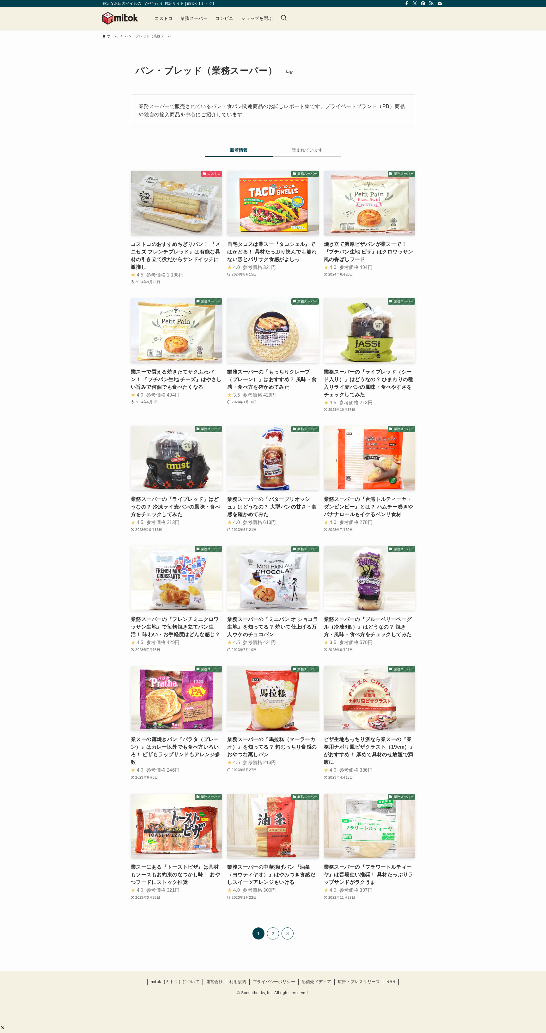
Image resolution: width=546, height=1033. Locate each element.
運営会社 (214, 981)
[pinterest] (423, 3)
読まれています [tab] (307, 150)
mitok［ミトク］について (175, 981)
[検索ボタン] (284, 18)
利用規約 (237, 981)
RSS (390, 981)
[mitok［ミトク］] (120, 18)
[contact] (439, 3)
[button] (2, 1027)
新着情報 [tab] (239, 150)
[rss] (431, 3)
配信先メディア (316, 981)
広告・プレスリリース (359, 981)
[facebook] (407, 3)
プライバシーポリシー (274, 981)
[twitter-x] (415, 3)
